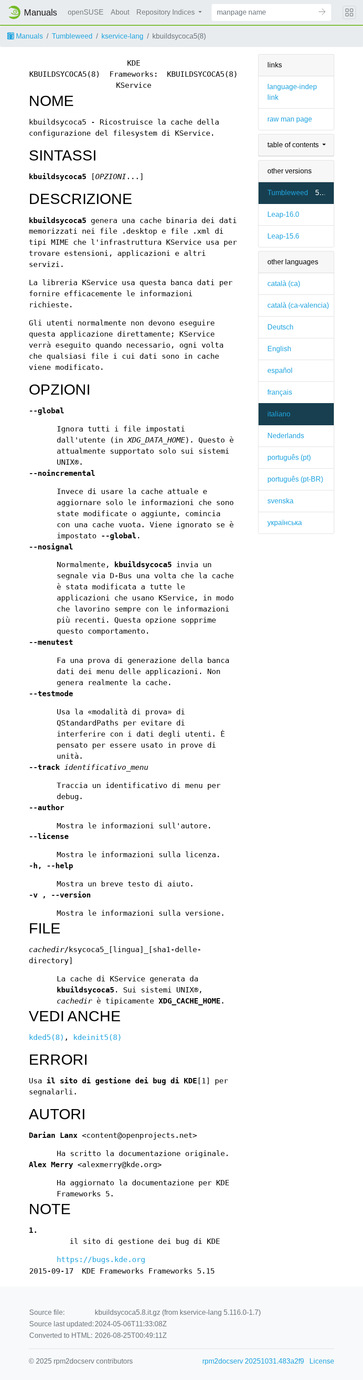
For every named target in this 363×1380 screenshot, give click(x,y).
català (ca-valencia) (298, 305)
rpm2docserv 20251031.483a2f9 (253, 1361)
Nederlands (285, 435)
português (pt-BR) (295, 479)
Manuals (28, 36)
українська (284, 522)
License (321, 1361)
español (280, 370)
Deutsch (280, 327)
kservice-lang (122, 36)
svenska (280, 501)
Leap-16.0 (283, 214)
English (279, 349)
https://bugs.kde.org (101, 1259)
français (279, 392)
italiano (278, 414)
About (120, 12)
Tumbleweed (72, 36)
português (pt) (289, 457)
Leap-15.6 (283, 236)
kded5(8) (46, 1037)
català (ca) (283, 283)
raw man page (289, 119)
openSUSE (86, 12)
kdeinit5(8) (97, 1037)
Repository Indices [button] (166, 12)
